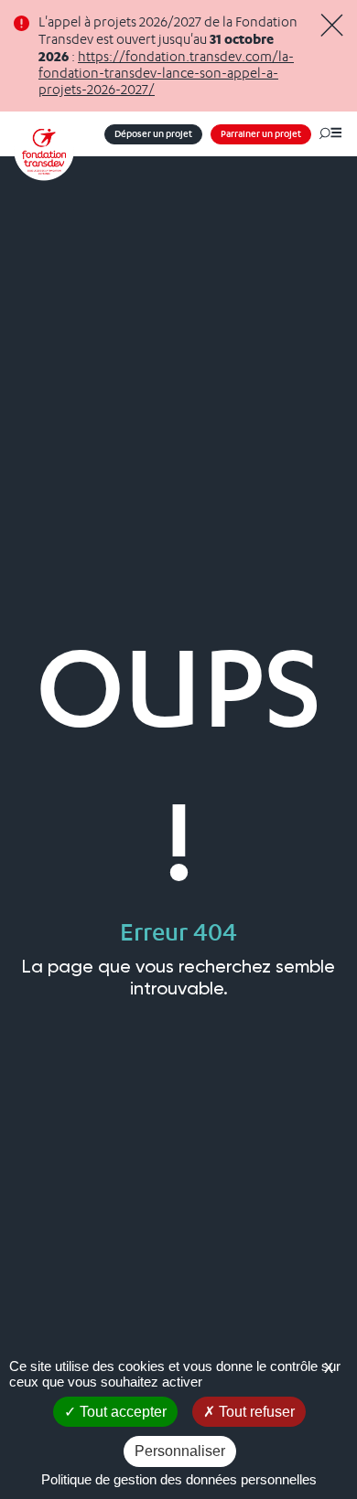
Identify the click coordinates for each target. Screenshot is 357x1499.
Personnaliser (180, 1451)
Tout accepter (121, 1411)
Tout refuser (255, 1411)
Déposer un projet (153, 134)
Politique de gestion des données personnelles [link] (179, 1479)
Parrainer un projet (261, 134)
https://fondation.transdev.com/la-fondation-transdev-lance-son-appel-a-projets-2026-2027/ (166, 73)
